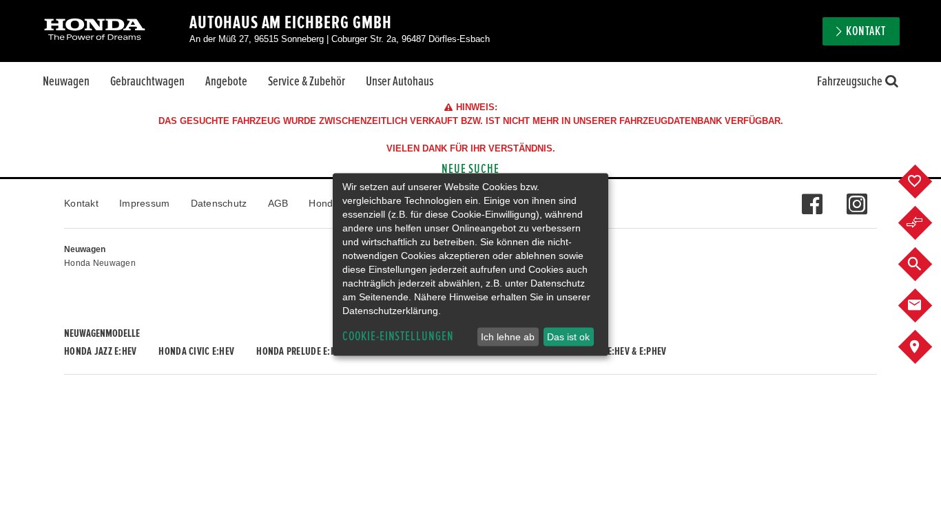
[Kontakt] (925, 306)
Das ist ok (568, 336)
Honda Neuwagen (100, 263)
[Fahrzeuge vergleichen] (925, 223)
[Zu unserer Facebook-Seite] (811, 197)
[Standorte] (925, 347)
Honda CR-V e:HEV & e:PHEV (612, 351)
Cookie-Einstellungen (398, 336)
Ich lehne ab (508, 336)
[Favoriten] (925, 182)
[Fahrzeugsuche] (925, 264)
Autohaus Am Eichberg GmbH (290, 23)
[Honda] (94, 30)
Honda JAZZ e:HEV (100, 351)
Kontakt (81, 203)
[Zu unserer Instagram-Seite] (856, 197)
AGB (278, 203)
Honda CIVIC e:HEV (196, 351)
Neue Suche (471, 169)
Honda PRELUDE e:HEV (300, 351)
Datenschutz (219, 203)
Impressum (144, 203)
